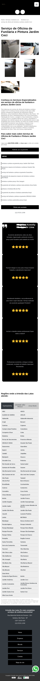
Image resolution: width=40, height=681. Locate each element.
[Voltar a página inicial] (3, 4)
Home (20, 632)
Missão (20, 644)
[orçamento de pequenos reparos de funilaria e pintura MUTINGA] (30, 68)
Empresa (20, 638)
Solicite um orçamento (20, 150)
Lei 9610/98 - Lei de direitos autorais (20, 603)
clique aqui (23, 143)
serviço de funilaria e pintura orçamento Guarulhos (17, 172)
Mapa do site (20, 662)
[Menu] (37, 4)
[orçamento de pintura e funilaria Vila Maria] (30, 49)
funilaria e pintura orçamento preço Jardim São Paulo (18, 163)
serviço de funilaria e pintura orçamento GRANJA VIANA (19, 196)
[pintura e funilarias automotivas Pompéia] (10, 87)
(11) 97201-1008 (13, 143)
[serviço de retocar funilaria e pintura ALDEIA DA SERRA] (10, 49)
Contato (20, 656)
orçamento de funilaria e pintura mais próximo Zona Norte (19, 185)
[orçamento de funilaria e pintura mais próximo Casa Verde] (10, 68)
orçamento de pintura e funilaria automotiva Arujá (17, 192)
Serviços (20, 650)
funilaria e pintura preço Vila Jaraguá (13, 181)
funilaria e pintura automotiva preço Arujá (14, 200)
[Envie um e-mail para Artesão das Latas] (22, 12)
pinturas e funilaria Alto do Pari (11, 189)
